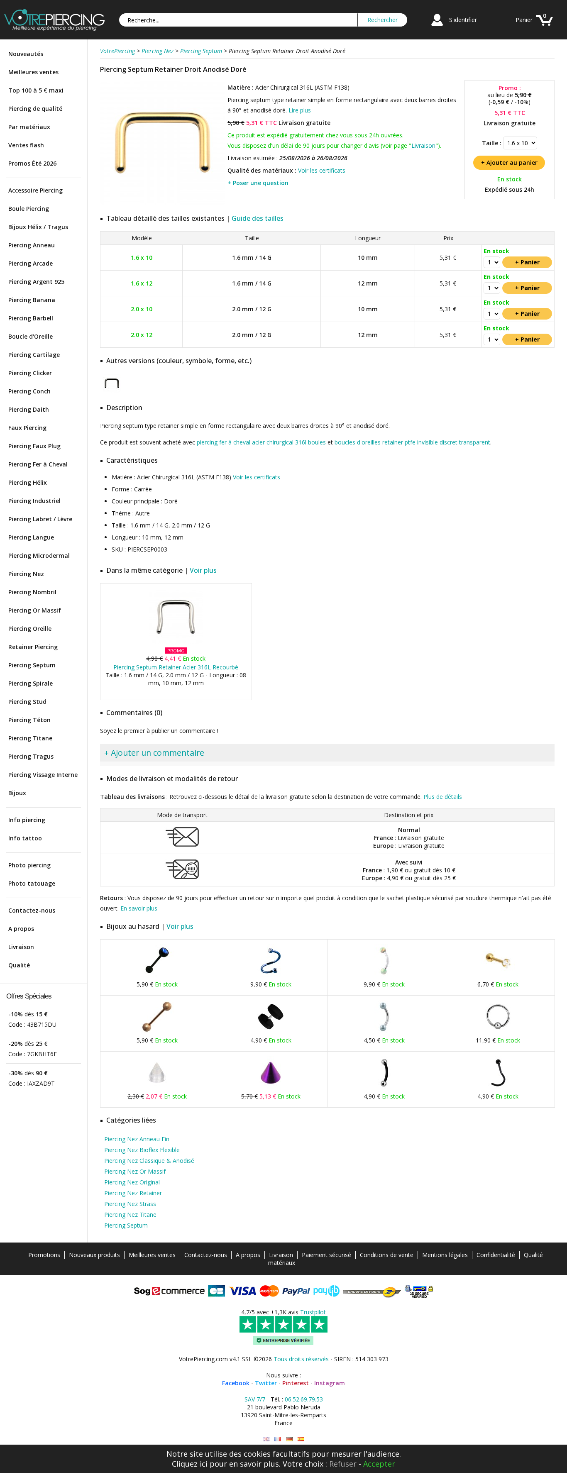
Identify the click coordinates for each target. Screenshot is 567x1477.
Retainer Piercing (33, 647)
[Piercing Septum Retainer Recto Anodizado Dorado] (301, 1439)
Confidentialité (496, 1255)
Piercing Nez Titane (130, 1214)
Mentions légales (445, 1255)
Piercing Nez (26, 574)
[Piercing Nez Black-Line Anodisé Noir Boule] (498, 1087)
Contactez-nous (31, 910)
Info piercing (26, 820)
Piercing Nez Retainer (133, 1193)
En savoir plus (138, 908)
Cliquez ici (190, 1464)
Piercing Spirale (30, 683)
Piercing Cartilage (34, 355)
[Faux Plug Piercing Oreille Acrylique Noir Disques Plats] (271, 1031)
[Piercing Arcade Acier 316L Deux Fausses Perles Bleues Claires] (384, 1031)
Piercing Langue (31, 537)
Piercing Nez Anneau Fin (136, 1139)
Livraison (21, 947)
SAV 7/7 (254, 1399)
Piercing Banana (31, 300)
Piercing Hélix (27, 482)
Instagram (329, 1383)
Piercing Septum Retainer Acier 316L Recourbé (175, 667)
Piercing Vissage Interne (43, 775)
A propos (21, 929)
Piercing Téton (29, 720)
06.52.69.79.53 (304, 1399)
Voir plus (203, 570)
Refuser (343, 1464)
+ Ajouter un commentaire (154, 752)
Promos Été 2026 (32, 163)
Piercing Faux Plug (34, 446)
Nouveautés (25, 54)
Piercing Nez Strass (130, 1204)
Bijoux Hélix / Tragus (38, 227)
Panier (524, 20)
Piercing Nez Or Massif (135, 1171)
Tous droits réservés (301, 1359)
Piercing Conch (29, 391)
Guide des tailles (258, 218)
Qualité (19, 965)
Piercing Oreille (29, 628)
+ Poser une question (257, 183)
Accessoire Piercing (35, 190)
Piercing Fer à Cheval (38, 464)
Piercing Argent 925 (36, 282)
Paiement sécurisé (326, 1255)
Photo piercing (29, 865)
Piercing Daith (28, 409)
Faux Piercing (27, 428)
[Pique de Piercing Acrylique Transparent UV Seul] (157, 1087)
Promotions (44, 1255)
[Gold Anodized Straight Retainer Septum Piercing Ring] (266, 1439)
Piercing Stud (27, 702)
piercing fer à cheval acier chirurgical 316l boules (261, 442)
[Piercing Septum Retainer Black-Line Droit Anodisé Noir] (112, 391)
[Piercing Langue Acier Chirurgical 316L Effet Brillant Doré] (157, 1031)
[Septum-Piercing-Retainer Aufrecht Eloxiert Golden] (289, 1439)
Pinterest (295, 1383)
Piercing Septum (32, 665)
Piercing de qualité (35, 108)
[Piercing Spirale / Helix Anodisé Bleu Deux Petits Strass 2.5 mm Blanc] (271, 975)
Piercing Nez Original (132, 1182)
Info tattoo (25, 838)
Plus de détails (442, 797)
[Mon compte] (437, 27)
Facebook (235, 1383)
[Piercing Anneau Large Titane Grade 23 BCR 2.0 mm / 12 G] (498, 1031)
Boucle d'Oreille (30, 336)
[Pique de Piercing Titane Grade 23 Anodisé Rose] (271, 1087)
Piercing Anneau (31, 245)
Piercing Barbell (30, 318)
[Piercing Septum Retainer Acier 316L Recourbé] (176, 642)
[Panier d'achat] (544, 27)
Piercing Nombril (32, 592)
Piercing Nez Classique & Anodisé (149, 1161)
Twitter (266, 1383)
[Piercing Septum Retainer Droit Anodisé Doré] (162, 203)
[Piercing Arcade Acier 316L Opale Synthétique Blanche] (384, 975)
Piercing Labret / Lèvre (40, 519)
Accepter (379, 1464)
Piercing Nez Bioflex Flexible (142, 1150)
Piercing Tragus (31, 756)
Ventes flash (26, 145)
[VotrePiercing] (54, 28)
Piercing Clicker (30, 373)
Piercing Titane (30, 738)
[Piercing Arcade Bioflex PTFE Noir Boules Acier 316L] (384, 1087)
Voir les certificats (321, 170)
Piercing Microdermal (39, 555)
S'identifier (463, 20)
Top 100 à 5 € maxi (36, 90)
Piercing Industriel (34, 501)
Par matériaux (29, 127)
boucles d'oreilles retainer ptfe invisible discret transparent (412, 442)
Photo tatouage (31, 883)
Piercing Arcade (30, 263)
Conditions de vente (386, 1255)
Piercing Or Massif (34, 610)
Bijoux (17, 793)
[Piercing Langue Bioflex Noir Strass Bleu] (157, 975)
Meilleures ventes (33, 72)
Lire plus (299, 110)
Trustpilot (313, 1312)
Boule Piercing (28, 208)
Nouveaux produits (94, 1255)
